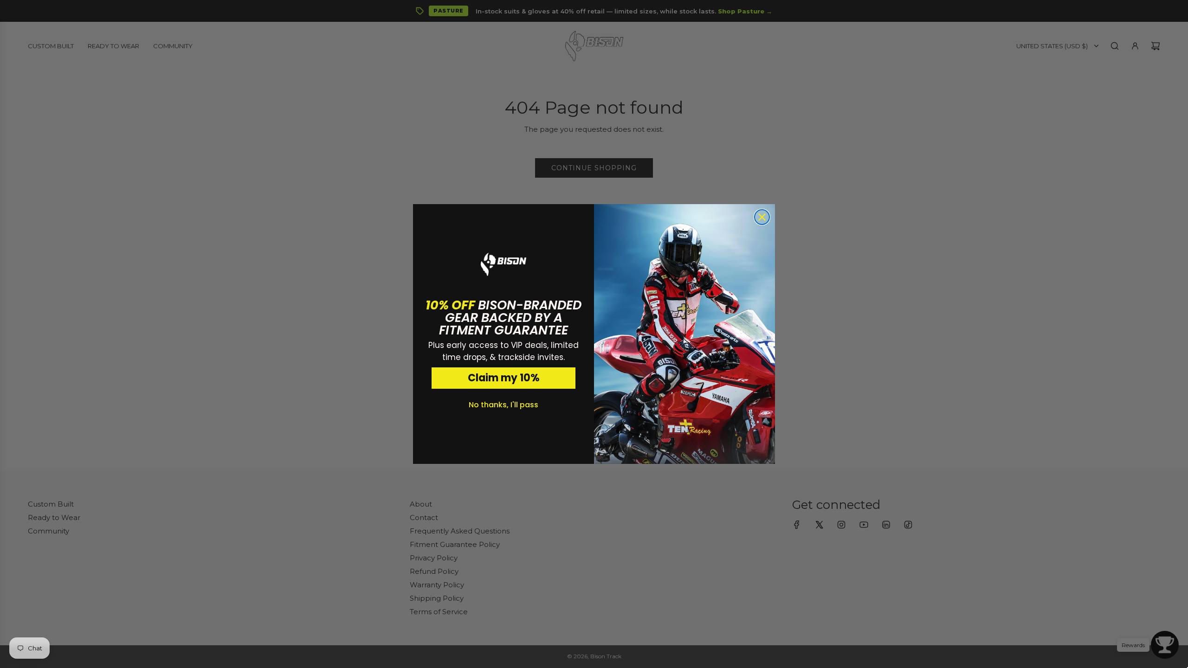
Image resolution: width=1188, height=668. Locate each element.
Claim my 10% (504, 378)
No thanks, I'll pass (503, 404)
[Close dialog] (762, 217)
